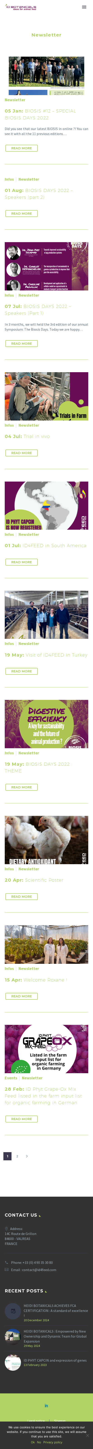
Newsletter (15, 99)
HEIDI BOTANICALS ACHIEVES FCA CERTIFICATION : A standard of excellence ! (56, 1310)
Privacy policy (52, 1442)
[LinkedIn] (46, 1405)
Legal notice (36, 1421)
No (39, 1442)
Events (11, 1077)
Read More (21, 148)
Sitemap (60, 1421)
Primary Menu (84, 7)
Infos (9, 179)
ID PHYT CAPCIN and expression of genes (55, 1360)
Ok (33, 1442)
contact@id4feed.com (39, 1269)
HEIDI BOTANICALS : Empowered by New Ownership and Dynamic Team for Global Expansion (55, 1336)
